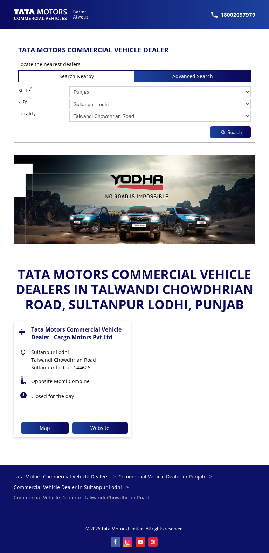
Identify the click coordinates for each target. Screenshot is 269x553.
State (25, 89)
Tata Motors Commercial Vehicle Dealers (62, 476)
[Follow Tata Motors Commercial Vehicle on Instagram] (128, 542)
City (22, 102)
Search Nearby (76, 76)
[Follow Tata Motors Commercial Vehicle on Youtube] (141, 542)
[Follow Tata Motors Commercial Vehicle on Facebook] (115, 542)
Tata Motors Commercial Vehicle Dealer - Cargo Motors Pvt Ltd (76, 333)
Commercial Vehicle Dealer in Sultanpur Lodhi (68, 487)
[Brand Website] (153, 542)
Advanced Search (192, 76)
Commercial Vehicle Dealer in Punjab (161, 476)
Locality (27, 114)
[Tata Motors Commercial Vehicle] (51, 14)
